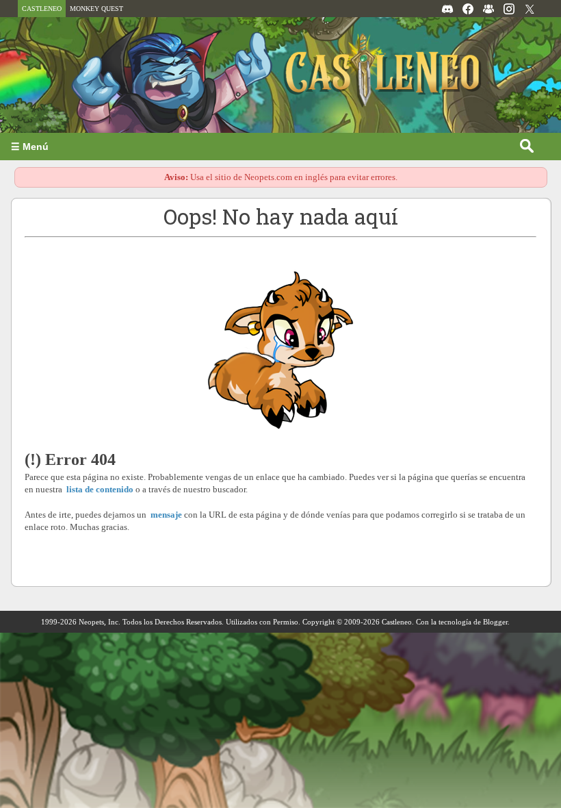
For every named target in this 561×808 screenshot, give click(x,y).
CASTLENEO (42, 8)
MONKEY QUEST (96, 8)
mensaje (166, 514)
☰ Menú (30, 146)
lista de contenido (99, 489)
